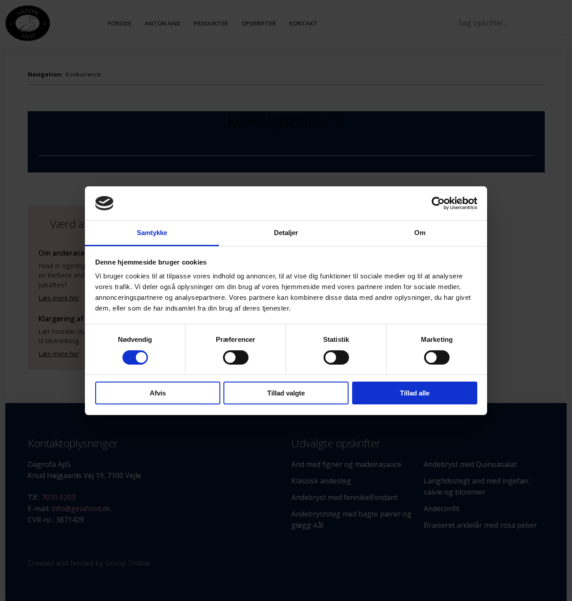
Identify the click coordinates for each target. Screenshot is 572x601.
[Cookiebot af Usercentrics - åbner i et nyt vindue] (438, 203)
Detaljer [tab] (286, 232)
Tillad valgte (286, 393)
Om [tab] (419, 232)
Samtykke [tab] (152, 232)
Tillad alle (414, 393)
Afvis (158, 393)
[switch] (235, 357)
